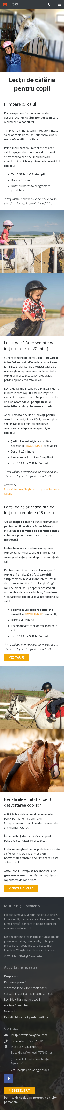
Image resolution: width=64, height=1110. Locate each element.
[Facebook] (8, 1078)
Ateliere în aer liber (16, 1005)
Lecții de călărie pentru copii (22, 999)
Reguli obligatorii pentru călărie (26, 1017)
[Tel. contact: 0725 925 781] (7, 1041)
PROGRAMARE (34, 446)
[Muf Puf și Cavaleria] (7, 1058)
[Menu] (59, 4)
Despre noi (11, 976)
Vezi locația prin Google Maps (30, 1070)
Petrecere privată (15, 982)
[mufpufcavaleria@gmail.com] (7, 1034)
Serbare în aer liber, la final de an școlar (29, 994)
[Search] (48, 4)
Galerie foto (11, 1011)
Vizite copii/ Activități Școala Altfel (25, 988)
